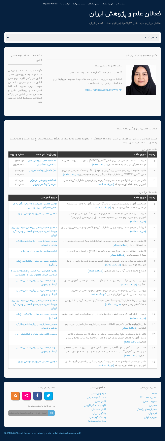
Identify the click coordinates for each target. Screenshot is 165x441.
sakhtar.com (11, 433)
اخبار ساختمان (99, 409)
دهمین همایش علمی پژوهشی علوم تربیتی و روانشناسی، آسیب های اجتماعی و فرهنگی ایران (34, 231)
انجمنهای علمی (99, 393)
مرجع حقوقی (150, 417)
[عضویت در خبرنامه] (51, 413)
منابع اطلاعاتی (93, 4)
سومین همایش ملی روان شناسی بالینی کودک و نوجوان (36, 243)
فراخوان (152, 413)
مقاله (154, 393)
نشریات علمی (150, 401)
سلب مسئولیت (79, 4)
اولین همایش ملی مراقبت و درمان (39, 251)
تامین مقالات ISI (148, 397)
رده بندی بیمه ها (97, 421)
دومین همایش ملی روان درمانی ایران (37, 213)
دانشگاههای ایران (96, 397)
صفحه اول (120, 4)
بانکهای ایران (99, 413)
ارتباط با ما (65, 4)
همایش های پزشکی (147, 409)
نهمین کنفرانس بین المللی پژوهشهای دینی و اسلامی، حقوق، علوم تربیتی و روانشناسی (34, 273)
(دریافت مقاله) (100, 165)
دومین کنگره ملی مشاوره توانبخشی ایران (35, 334)
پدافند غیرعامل (98, 417)
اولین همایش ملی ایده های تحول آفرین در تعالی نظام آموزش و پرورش (34, 206)
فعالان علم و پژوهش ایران (125, 13)
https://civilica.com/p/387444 (103, 90)
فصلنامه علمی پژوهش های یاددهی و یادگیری (42, 163)
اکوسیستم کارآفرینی (95, 405)
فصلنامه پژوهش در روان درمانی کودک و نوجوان (43, 182)
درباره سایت (107, 4)
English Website (50, 4)
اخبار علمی (100, 401)
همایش (153, 405)
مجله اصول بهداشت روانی (42, 170)
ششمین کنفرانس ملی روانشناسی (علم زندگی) (36, 263)
